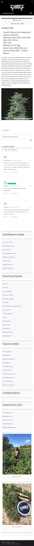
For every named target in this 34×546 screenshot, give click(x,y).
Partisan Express (7, 370)
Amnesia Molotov (7, 291)
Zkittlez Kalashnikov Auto (10, 427)
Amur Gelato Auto (8, 412)
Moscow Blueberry (8, 313)
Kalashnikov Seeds (8, 13)
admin (6, 186)
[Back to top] (30, 542)
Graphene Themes (15, 543)
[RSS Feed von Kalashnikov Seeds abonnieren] (2, 1)
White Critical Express (9, 385)
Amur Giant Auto (7, 242)
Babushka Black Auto (8, 246)
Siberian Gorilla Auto (8, 423)
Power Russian (7, 321)
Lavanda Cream (7, 310)
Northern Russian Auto (9, 257)
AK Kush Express (7, 351)
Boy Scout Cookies (8, 295)
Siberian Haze (6, 324)
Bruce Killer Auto (7, 416)
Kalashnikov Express (8, 366)
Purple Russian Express (9, 374)
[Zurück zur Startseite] (17, 7)
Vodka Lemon (6, 328)
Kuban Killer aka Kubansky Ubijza (11, 306)
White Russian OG (16, 23)
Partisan (5, 317)
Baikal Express (6, 355)
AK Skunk (5, 287)
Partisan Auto (6, 260)
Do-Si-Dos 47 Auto (8, 420)
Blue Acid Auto (7, 249)
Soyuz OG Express (8, 381)
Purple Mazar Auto (8, 264)
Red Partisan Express (8, 377)
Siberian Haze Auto (8, 268)
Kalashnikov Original (8, 298)
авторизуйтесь (5, 130)
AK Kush (5, 284)
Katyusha (18, 20)
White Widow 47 (7, 336)
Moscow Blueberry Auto (9, 253)
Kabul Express (6, 362)
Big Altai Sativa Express (9, 359)
